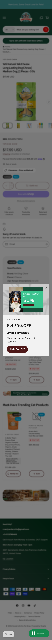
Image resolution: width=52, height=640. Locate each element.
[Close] (46, 287)
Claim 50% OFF (17, 349)
